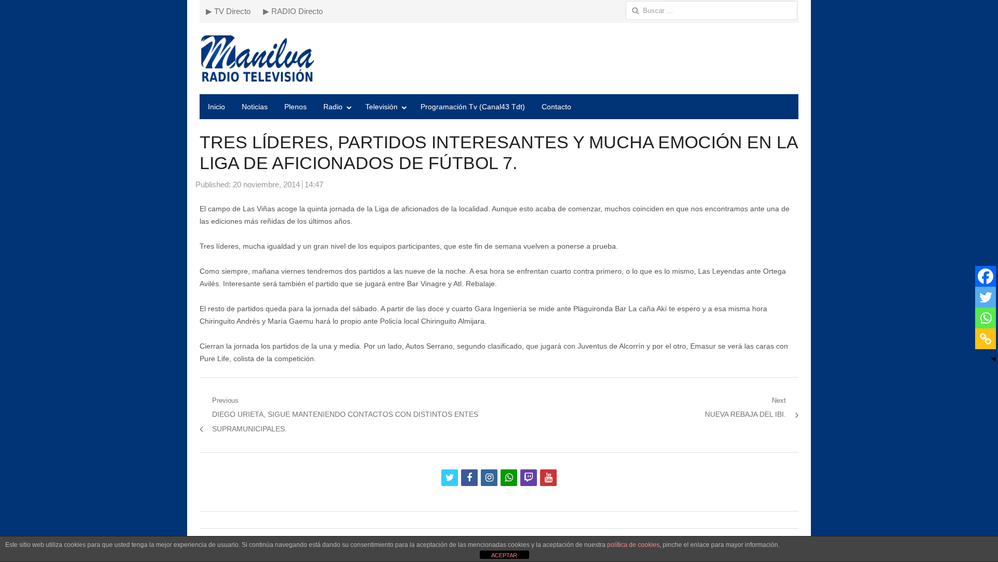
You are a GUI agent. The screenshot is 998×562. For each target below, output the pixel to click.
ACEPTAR (504, 555)
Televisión (381, 107)
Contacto (556, 107)
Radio (333, 107)
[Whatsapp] (985, 318)
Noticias (255, 107)
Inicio (216, 107)
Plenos (295, 107)
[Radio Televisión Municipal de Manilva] (499, 58)
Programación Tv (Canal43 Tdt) (473, 107)
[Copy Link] (985, 338)
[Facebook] (985, 276)
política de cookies (633, 544)
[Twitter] (985, 297)
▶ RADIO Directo (293, 11)
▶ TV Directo (228, 11)
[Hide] (994, 359)
